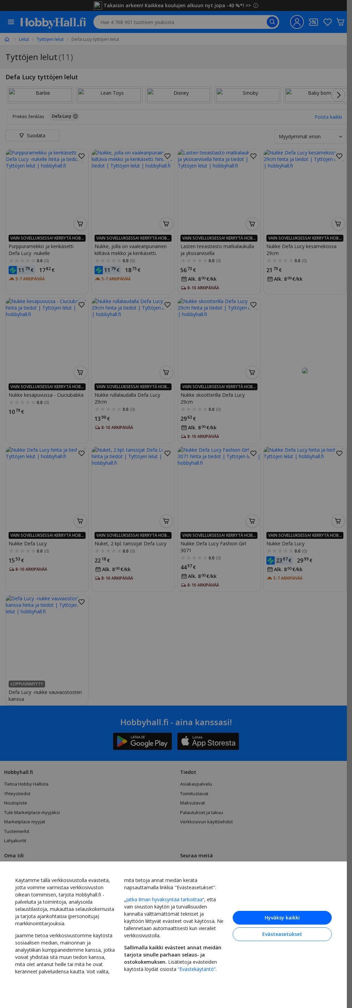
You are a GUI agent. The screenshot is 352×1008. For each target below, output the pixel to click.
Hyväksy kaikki (282, 917)
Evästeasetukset (282, 934)
